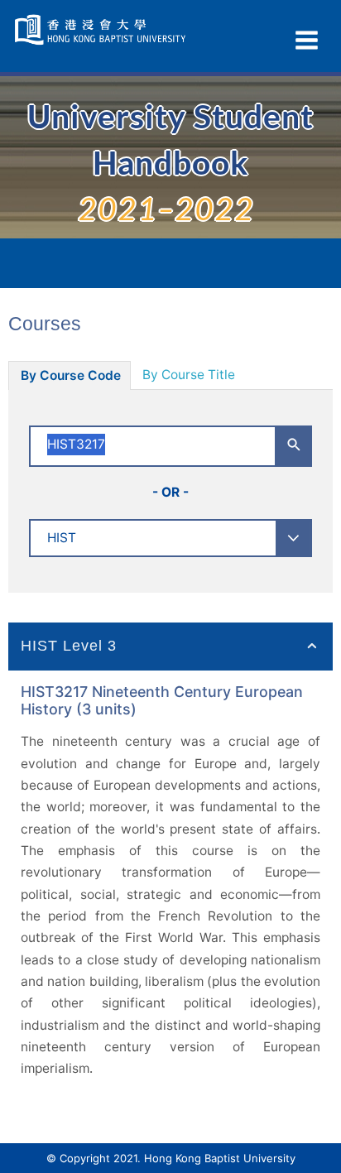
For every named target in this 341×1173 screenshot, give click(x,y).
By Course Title (188, 374)
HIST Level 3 (69, 645)
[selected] (102, 30)
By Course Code (71, 375)
